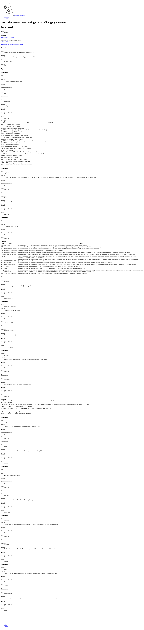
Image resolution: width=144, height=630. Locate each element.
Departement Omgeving (7, 37)
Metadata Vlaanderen (19, 15)
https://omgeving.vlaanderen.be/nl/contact (12, 44)
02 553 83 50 (4, 41)
